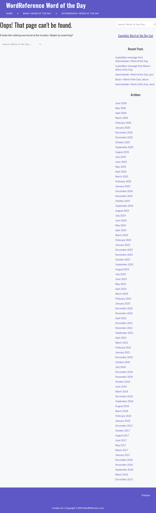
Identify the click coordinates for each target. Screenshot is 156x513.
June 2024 (121, 220)
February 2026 (123, 123)
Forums (146, 495)
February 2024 (123, 240)
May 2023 (120, 284)
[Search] (40, 44)
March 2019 (121, 391)
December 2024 (124, 191)
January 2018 (122, 421)
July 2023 (120, 274)
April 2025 (120, 171)
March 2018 (121, 411)
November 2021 (124, 328)
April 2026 (120, 113)
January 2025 (122, 186)
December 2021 (124, 323)
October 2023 (122, 259)
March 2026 (121, 118)
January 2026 (122, 127)
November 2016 (124, 465)
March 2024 (121, 235)
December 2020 (124, 357)
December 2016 (124, 460)
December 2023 (124, 250)
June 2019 (121, 386)
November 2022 (124, 313)
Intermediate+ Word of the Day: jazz (134, 74)
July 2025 (120, 157)
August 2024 (122, 210)
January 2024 (122, 245)
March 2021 (121, 342)
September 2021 (124, 333)
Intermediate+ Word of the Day (80, 13)
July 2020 (120, 367)
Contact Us (57, 508)
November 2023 (124, 254)
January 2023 (122, 303)
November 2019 (124, 377)
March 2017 (121, 450)
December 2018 (124, 396)
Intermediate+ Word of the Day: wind (134, 84)
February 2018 (123, 416)
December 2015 (124, 479)
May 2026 (120, 108)
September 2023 (124, 264)
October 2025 (122, 142)
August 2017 (122, 435)
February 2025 (123, 181)
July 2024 (120, 215)
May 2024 (120, 225)
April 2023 (120, 289)
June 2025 (121, 162)
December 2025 (124, 132)
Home (9, 13)
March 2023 (121, 294)
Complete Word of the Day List (135, 35)
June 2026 (121, 103)
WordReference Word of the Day (46, 5)
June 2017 (121, 440)
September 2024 (124, 206)
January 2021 (122, 352)
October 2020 (122, 362)
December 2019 (124, 372)
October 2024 (122, 201)
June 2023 (121, 279)
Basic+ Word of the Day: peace (132, 79)
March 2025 (121, 176)
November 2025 (124, 137)
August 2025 (122, 152)
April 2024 (120, 230)
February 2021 (123, 347)
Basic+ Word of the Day (37, 13)
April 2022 (120, 318)
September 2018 (124, 401)
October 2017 (122, 430)
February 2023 (123, 298)
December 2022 (124, 308)
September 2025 (124, 147)
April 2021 (120, 338)
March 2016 (121, 474)
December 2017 (124, 425)
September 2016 (124, 469)
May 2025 (120, 167)
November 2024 (124, 196)
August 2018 (122, 406)
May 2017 (120, 445)
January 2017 (122, 455)
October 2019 (122, 381)
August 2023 (122, 269)
